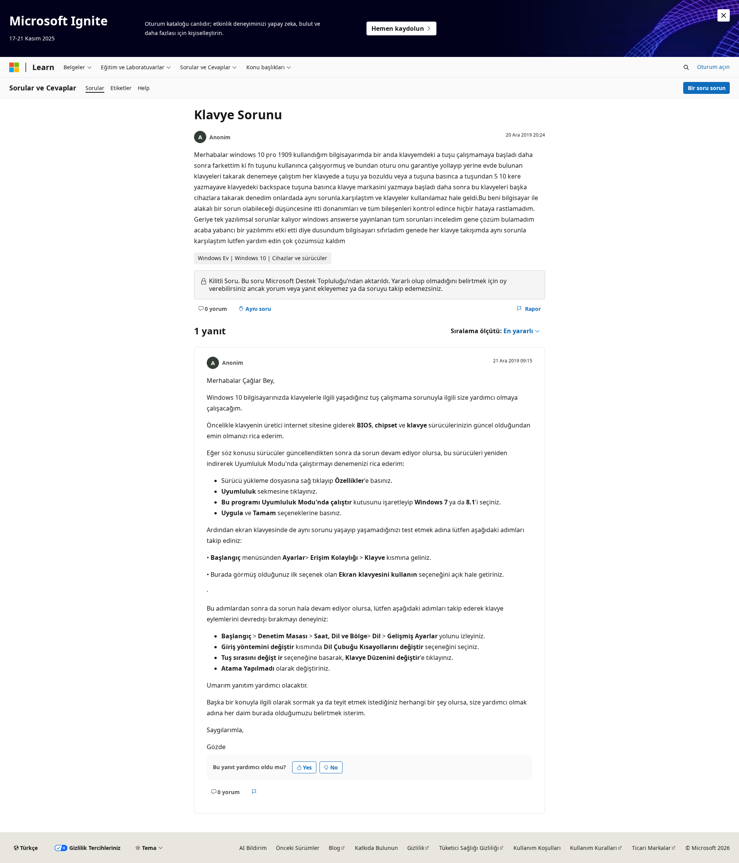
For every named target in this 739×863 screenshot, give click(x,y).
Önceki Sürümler (297, 847)
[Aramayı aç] (686, 67)
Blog (334, 847)
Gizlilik (415, 847)
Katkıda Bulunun (376, 847)
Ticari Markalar (651, 847)
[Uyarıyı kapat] (723, 15)
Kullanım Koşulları (537, 847)
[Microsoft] (14, 67)
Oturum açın (713, 66)
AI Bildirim (253, 847)
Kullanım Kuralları (593, 847)
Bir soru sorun (707, 88)
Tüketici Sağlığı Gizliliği (469, 847)
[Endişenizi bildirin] (254, 792)
